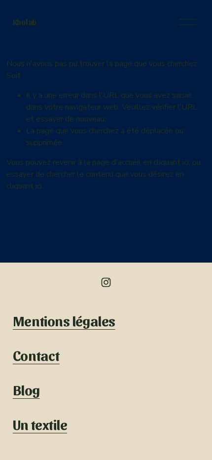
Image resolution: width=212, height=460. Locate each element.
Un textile (40, 424)
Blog (26, 389)
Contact (36, 354)
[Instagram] (106, 282)
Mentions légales (64, 320)
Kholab (24, 22)
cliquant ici (171, 162)
